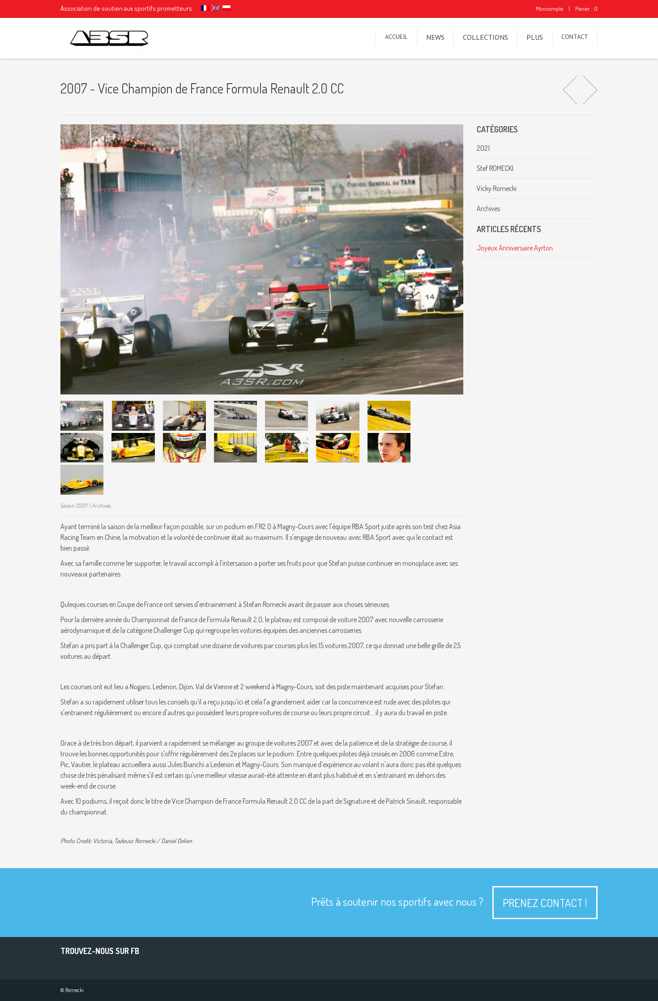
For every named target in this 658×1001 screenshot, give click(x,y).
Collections (485, 37)
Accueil (396, 37)
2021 (483, 148)
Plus (534, 37)
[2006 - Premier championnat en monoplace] (570, 91)
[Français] (205, 8)
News (435, 37)
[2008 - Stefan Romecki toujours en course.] (590, 91)
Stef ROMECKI (495, 168)
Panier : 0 (586, 8)
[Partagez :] (81, 416)
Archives (488, 208)
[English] (216, 8)
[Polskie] (226, 8)
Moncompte (549, 8)
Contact (574, 37)
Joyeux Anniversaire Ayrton (515, 247)
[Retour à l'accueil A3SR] (109, 38)
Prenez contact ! (545, 902)
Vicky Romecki (497, 188)
